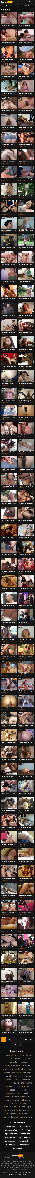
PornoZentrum (25, 1141)
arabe (23, 1103)
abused (27, 1073)
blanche (21, 1069)
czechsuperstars (24, 1110)
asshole (9, 1117)
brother (8, 1055)
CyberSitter (12, 1174)
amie (17, 1117)
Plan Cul (9, 6)
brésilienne (10, 1079)
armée (18, 1079)
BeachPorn (25, 1134)
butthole (11, 1110)
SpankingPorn (11, 1134)
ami (8, 1059)
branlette (26, 1097)
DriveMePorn (24, 1137)
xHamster (5, 27)
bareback (25, 1065)
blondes (27, 1076)
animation (10, 1073)
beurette (18, 1076)
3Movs (4, 692)
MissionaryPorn (11, 1130)
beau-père (19, 1083)
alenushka (27, 1117)
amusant (17, 1100)
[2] (20, 1044)
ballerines (13, 1114)
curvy (16, 1055)
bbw (19, 1090)
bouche (26, 1100)
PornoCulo (10, 1145)
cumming (13, 1093)
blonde (9, 1076)
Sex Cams (26, 6)
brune (29, 1055)
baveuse (17, 1058)
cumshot (19, 1086)
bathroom (9, 1069)
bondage (23, 1062)
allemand (24, 1093)
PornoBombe (9, 1141)
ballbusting (14, 1103)
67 (31, 1039)
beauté (30, 1069)
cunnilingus (25, 1107)
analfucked (12, 1065)
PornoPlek (17, 1148)
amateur (9, 1100)
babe (10, 1086)
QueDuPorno (10, 1126)
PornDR (22, 368)
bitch (22, 1055)
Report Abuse (21, 1174)
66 (26, 1039)
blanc (27, 1086)
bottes (11, 1090)
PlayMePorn (10, 1137)
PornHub (22, 197)
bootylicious (12, 1107)
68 (15, 1045)
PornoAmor (24, 1145)
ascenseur (7, 1083)
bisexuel (26, 1079)
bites (26, 1090)
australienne (13, 1096)
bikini (19, 1072)
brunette (24, 1114)
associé (30, 1083)
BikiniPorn (26, 1130)
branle (27, 1058)
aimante (13, 1062)
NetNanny (28, 1172)
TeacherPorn (24, 1126)
